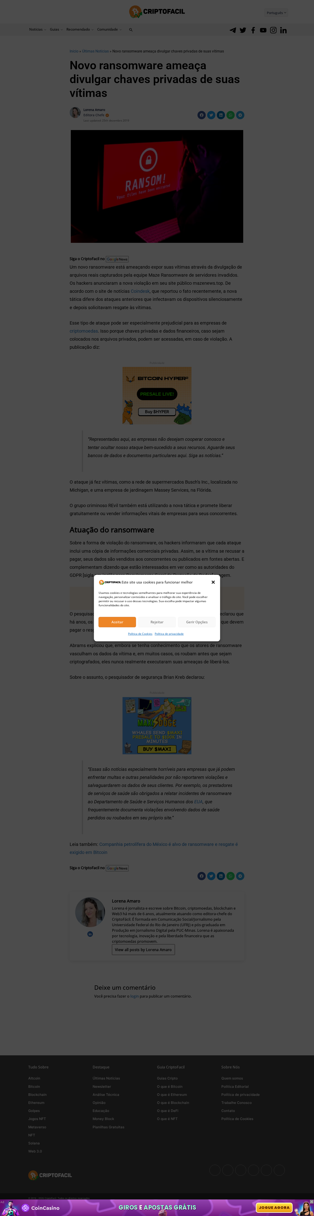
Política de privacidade (169, 634)
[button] (213, 582)
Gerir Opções (197, 622)
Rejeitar (157, 622)
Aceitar (117, 622)
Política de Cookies (140, 634)
